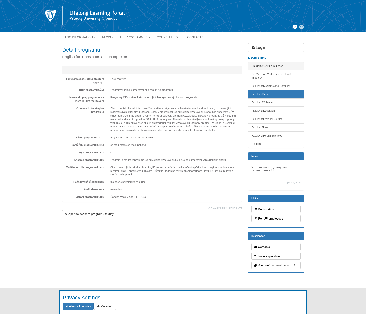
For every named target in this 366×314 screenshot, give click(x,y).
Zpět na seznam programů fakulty (91, 214)
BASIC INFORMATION (78, 37)
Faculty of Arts (260, 94)
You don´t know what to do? (276, 265)
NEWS (107, 37)
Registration (265, 209)
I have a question (268, 256)
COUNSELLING (168, 37)
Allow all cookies (79, 306)
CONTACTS (195, 37)
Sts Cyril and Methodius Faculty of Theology (271, 76)
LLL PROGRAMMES (134, 37)
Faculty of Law (260, 127)
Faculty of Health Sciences (267, 135)
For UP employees (270, 218)
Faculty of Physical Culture (267, 118)
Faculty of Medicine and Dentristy (271, 86)
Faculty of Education (263, 110)
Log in (260, 47)
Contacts (263, 246)
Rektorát (256, 143)
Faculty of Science (262, 102)
